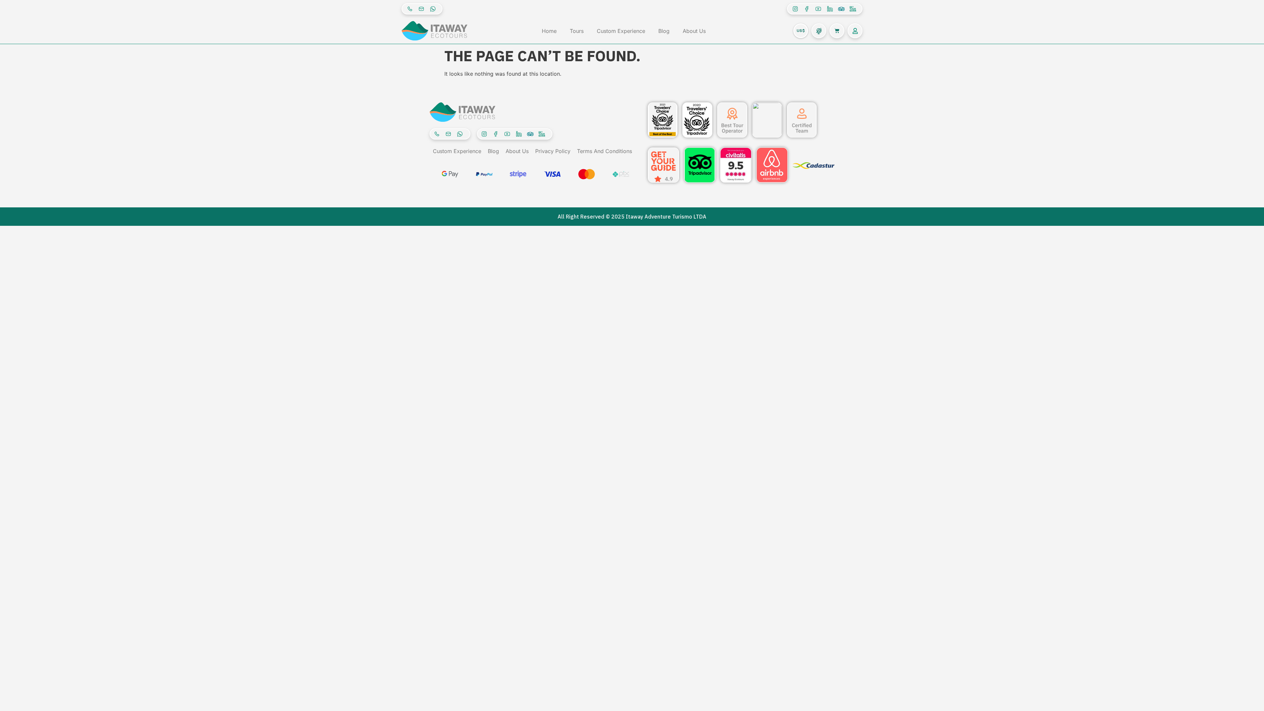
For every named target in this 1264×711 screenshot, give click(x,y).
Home (549, 31)
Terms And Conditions (604, 151)
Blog (664, 31)
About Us (694, 31)
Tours (577, 31)
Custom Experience (621, 31)
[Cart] (837, 30)
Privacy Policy (552, 151)
